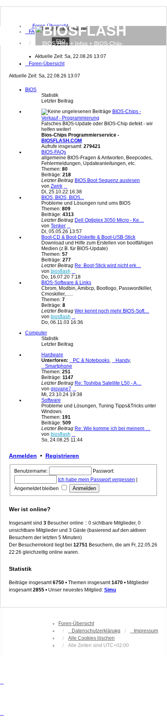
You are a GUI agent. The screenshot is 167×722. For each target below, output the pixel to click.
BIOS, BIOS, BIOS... (62, 197)
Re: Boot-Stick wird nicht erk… (108, 265)
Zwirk (56, 186)
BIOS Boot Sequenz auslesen (107, 180)
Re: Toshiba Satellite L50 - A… (108, 383)
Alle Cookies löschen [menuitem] (91, 638)
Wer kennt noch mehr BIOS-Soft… (112, 311)
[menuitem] (31, 31)
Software (51, 400)
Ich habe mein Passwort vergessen (96, 479)
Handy (123, 360)
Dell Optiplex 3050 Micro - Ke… (109, 220)
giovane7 (61, 389)
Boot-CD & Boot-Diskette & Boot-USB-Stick (88, 237)
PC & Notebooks (91, 360)
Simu (110, 590)
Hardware (52, 355)
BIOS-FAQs (53, 152)
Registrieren (62, 455)
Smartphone (58, 366)
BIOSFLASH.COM (61, 141)
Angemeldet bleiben (37, 488)
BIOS (30, 89)
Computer (36, 333)
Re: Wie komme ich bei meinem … (112, 428)
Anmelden (23, 455)
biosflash (61, 271)
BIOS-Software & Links (66, 282)
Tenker (58, 226)
